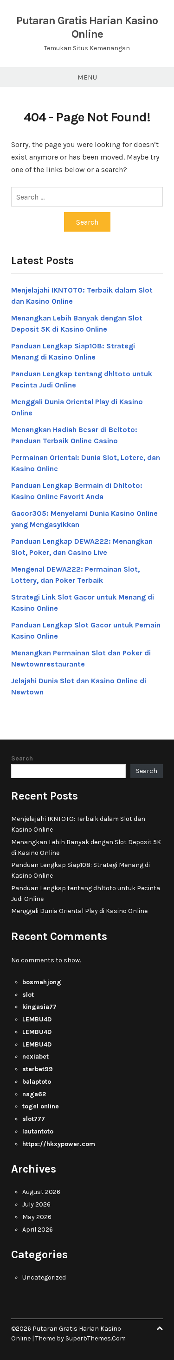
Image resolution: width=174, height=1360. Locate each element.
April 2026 (37, 1229)
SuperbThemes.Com (95, 1338)
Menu (87, 77)
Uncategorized (44, 1277)
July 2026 (36, 1204)
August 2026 (41, 1192)
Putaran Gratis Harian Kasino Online (87, 27)
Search (22, 758)
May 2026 (37, 1217)
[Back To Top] (159, 1328)
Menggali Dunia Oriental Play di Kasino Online (79, 911)
